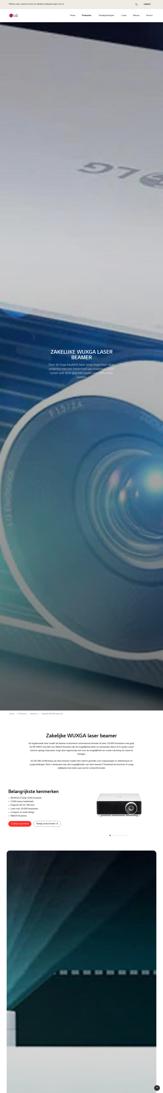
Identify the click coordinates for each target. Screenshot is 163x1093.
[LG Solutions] (13, 15)
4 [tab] (116, 835)
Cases (123, 15)
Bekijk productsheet (45, 824)
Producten (86, 15)
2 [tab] (112, 835)
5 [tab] (119, 835)
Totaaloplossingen (106, 15)
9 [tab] (128, 835)
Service (149, 15)
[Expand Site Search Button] (136, 4)
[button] (157, 1088)
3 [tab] (114, 835)
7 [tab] (123, 835)
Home (72, 15)
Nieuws (136, 15)
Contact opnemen (19, 824)
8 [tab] (125, 835)
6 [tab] (121, 835)
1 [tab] (110, 835)
